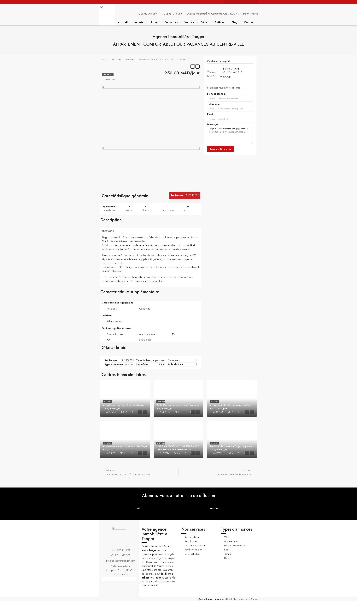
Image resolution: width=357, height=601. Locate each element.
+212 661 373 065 (232, 72)
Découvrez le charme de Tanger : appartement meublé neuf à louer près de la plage (250, 446)
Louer (155, 22)
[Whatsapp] (235, 2)
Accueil (123, 22)
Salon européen (115, 321)
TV (173, 334)
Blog (235, 22)
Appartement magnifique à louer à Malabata (123, 405)
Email (210, 115)
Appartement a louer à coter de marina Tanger (125, 446)
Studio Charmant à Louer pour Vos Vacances (178, 405)
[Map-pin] (256, 2)
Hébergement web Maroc (244, 599)
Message (212, 125)
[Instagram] (243, 2)
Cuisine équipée (115, 334)
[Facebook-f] (239, 2)
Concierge (144, 308)
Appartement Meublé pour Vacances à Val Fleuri (233, 405)
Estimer (220, 22)
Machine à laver (147, 334)
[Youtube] (247, 2)
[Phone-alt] (227, 2)
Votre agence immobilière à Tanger (154, 534)
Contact (249, 22)
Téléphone (213, 105)
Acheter (139, 22)
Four (109, 339)
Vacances (171, 22)
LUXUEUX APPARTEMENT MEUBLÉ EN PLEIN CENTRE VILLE (187, 446)
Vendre (189, 22)
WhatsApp (225, 76)
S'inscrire (214, 508)
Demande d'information (220, 148)
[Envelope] (231, 2)
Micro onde (145, 339)
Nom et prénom (216, 95)
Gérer (205, 22)
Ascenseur (112, 308)
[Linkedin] (252, 2)
